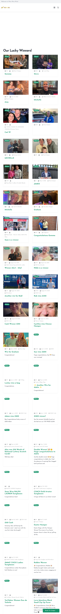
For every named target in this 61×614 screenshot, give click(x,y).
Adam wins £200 (12, 416)
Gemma (8, 74)
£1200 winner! (40, 416)
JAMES (37, 184)
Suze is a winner (12, 240)
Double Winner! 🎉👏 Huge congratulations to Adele (44, 452)
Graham (37, 210)
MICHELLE (9, 158)
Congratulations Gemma (44, 235)
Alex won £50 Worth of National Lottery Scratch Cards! (15, 452)
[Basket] (58, 7)
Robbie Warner (40, 563)
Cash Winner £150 (12, 324)
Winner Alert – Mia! (13, 268)
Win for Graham (12, 352)
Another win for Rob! (13, 296)
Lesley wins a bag (12, 383)
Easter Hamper (40, 525)
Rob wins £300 (40, 296)
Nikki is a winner (41, 268)
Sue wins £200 (40, 352)
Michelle (37, 100)
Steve (36, 74)
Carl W (8, 132)
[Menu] (54, 7)
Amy (6, 102)
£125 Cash (9, 523)
